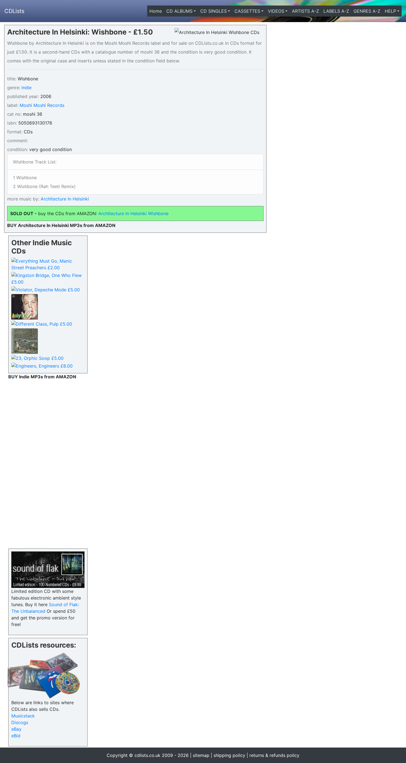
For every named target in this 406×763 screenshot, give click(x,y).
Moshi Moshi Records (42, 105)
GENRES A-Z (367, 11)
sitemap (201, 755)
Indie (26, 87)
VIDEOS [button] (276, 11)
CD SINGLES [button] (213, 11)
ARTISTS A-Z (305, 11)
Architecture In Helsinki (64, 199)
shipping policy (229, 755)
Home (156, 11)
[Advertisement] (48, 463)
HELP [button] (390, 11)
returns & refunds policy (274, 755)
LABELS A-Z (336, 11)
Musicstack (23, 716)
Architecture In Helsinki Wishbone (133, 213)
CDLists (14, 11)
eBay (16, 729)
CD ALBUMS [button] (179, 11)
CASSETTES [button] (247, 11)
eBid (15, 735)
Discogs (19, 722)
